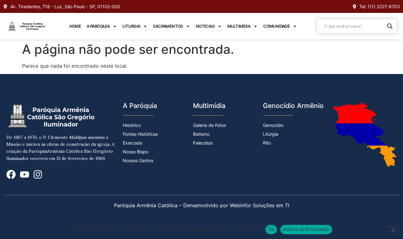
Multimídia (238, 26)
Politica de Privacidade (306, 229)
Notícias (205, 26)
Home (75, 26)
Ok (271, 229)
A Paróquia (98, 26)
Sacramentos (168, 26)
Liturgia (131, 26)
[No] (393, 229)
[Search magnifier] (389, 26)
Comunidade (276, 26)
